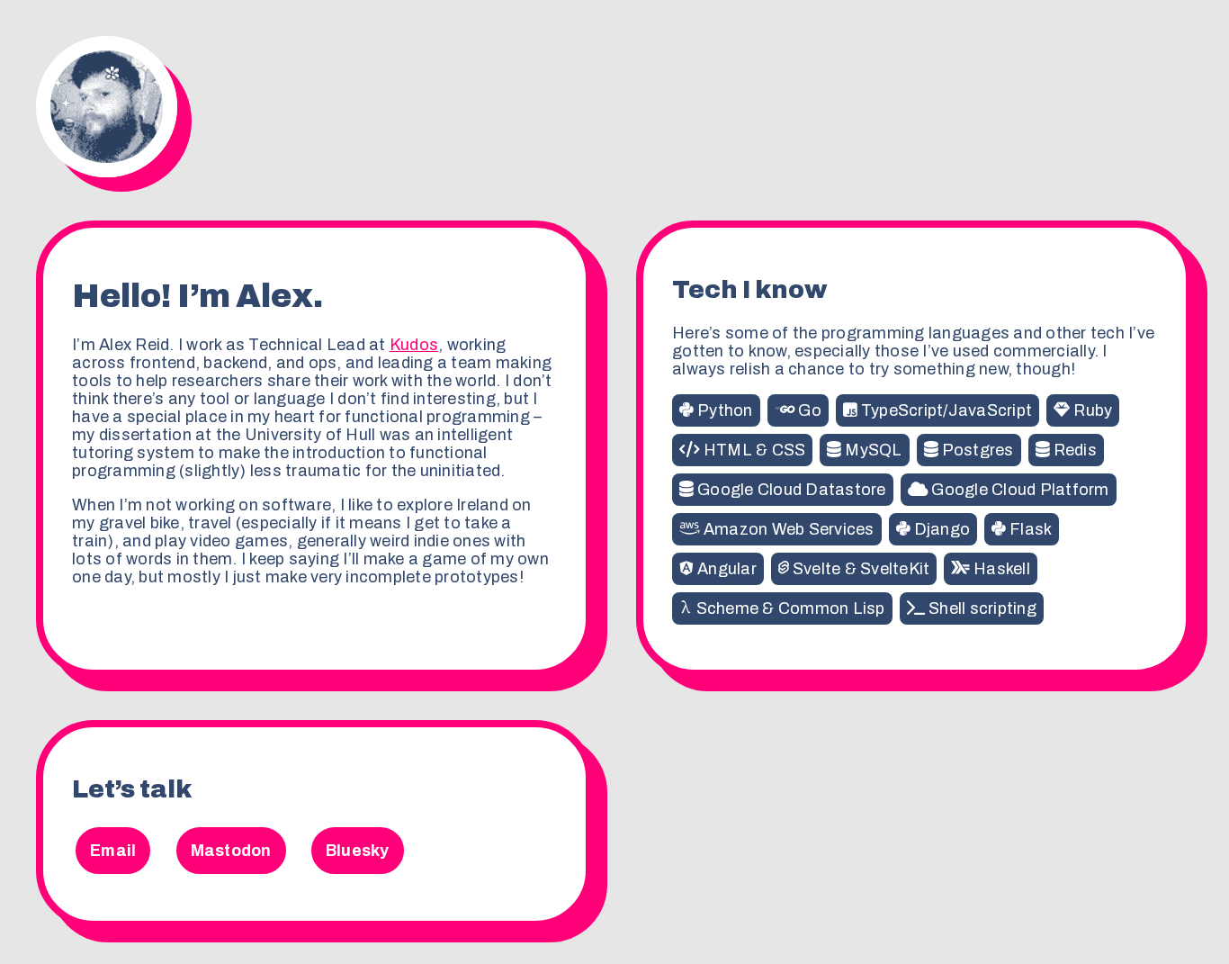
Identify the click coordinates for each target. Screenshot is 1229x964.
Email (113, 851)
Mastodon (231, 851)
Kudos (414, 345)
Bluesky (358, 851)
